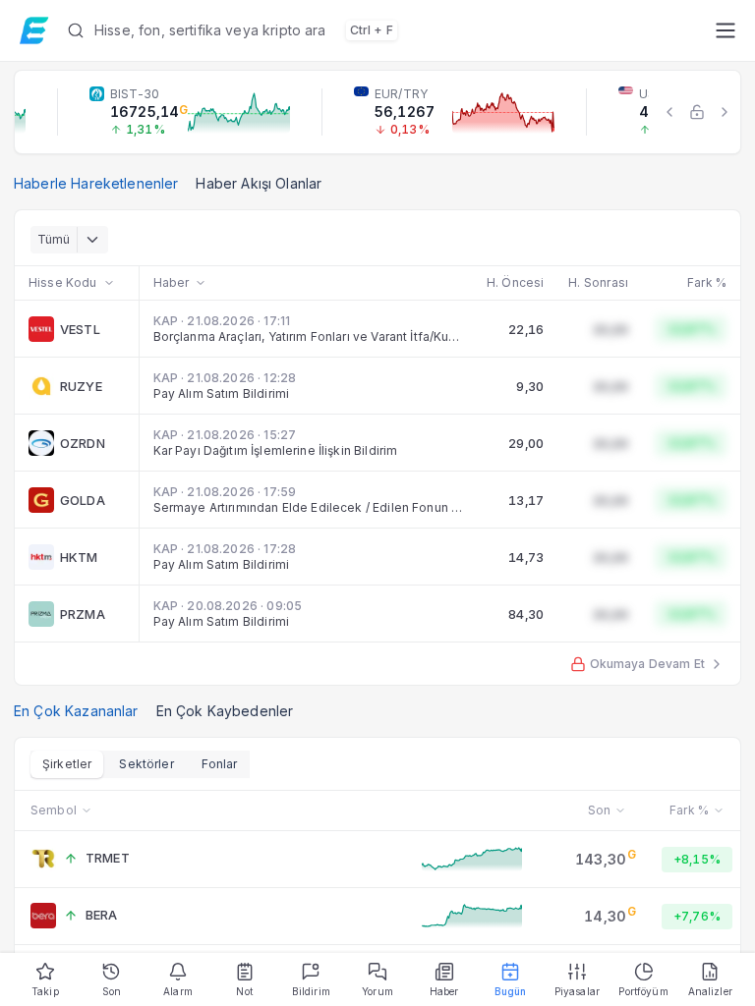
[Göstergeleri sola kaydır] (669, 112)
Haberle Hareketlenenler (96, 183)
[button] (383, 30)
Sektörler (146, 763)
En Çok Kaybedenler (225, 710)
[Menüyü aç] (725, 30)
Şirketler (66, 763)
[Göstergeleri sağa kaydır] (724, 112)
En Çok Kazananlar (76, 710)
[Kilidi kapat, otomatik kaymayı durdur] (697, 112)
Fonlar (220, 763)
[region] (377, 112)
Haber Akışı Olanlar (258, 183)
